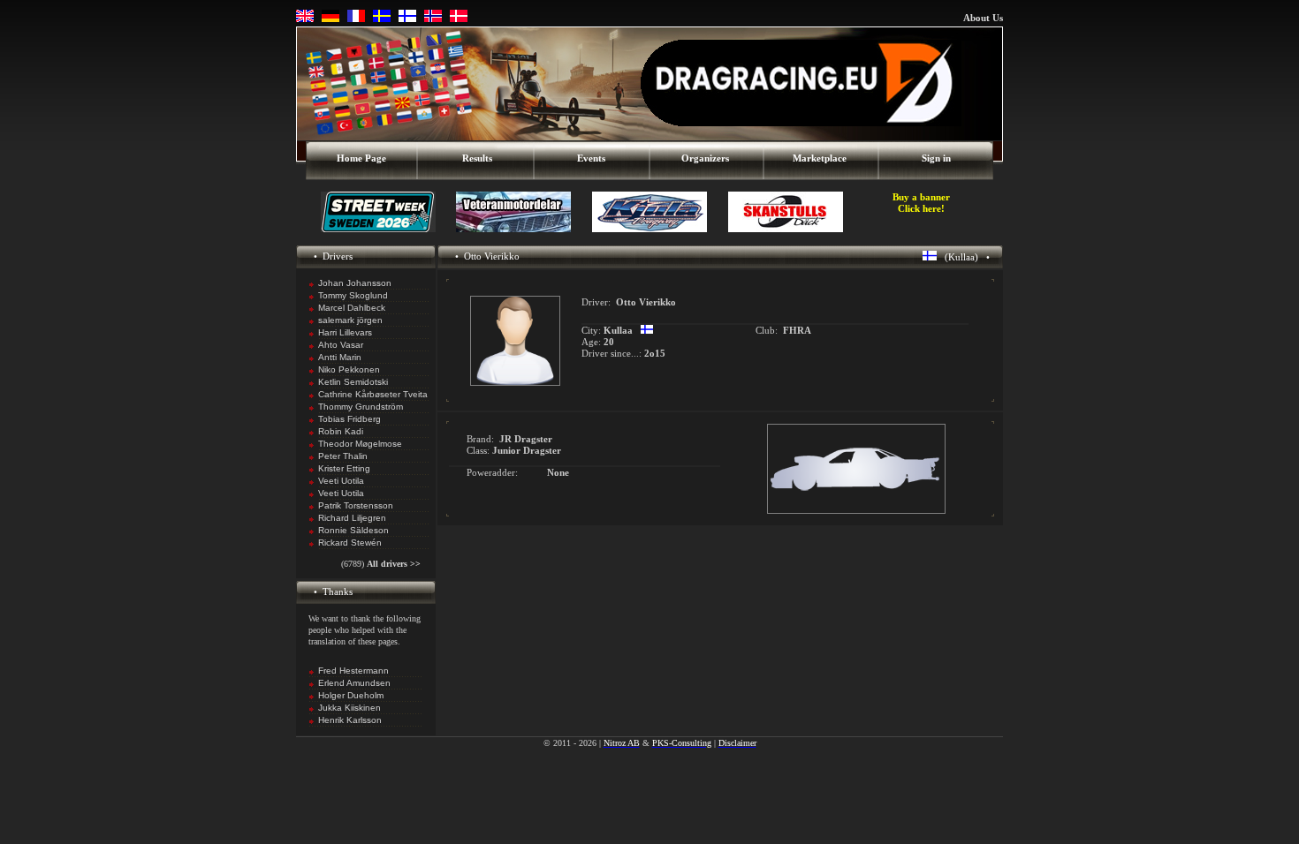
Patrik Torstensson (355, 505)
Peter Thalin (343, 456)
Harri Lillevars (345, 332)
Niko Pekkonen (349, 369)
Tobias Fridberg (349, 419)
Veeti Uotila (341, 481)
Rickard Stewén (350, 542)
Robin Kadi (340, 431)
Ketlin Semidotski (353, 382)
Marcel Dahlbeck (351, 308)
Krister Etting (344, 468)
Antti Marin (339, 357)
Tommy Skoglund (353, 295)
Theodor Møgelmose (360, 443)
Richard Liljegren (352, 518)
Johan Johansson (354, 283)
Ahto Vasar (340, 345)
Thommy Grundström (360, 406)
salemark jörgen (350, 320)
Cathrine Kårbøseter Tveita (373, 394)
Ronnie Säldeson (353, 530)
